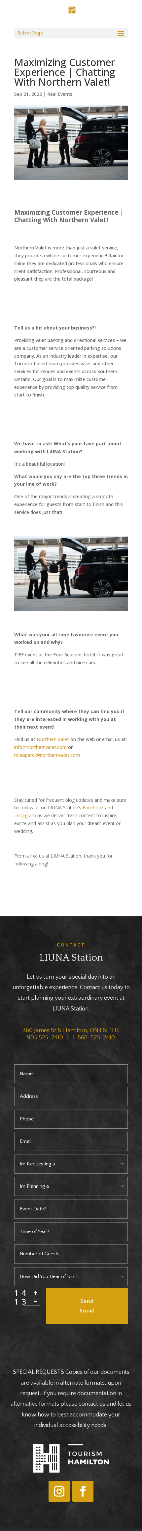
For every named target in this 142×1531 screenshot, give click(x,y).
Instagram (25, 815)
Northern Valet (53, 739)
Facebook (93, 807)
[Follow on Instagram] (59, 1491)
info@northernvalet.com (40, 747)
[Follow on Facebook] (82, 1491)
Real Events (59, 94)
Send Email (87, 1306)
